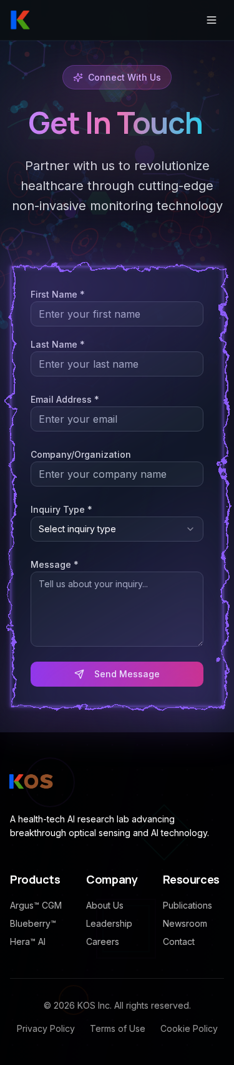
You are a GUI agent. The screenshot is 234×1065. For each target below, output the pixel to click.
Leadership (109, 923)
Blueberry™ (33, 923)
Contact (179, 941)
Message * (55, 564)
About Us (105, 905)
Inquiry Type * (61, 509)
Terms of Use (117, 1028)
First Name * (58, 294)
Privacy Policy (46, 1028)
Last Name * (58, 344)
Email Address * (65, 399)
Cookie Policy (189, 1028)
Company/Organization (81, 454)
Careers (102, 941)
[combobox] (117, 529)
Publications (187, 905)
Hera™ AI (28, 941)
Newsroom (185, 923)
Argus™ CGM (36, 905)
